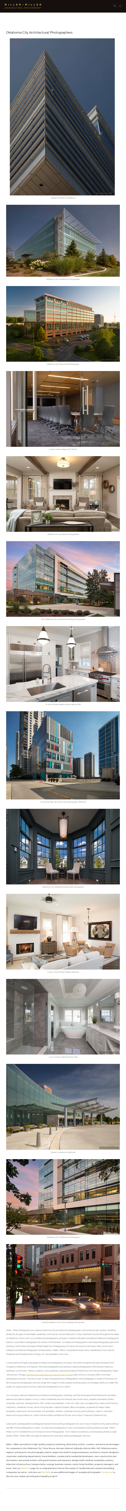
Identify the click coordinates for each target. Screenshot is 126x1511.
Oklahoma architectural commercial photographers (49, 1375)
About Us (25, 1468)
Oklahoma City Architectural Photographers (39, 32)
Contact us (107, 1472)
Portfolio (45, 1472)
